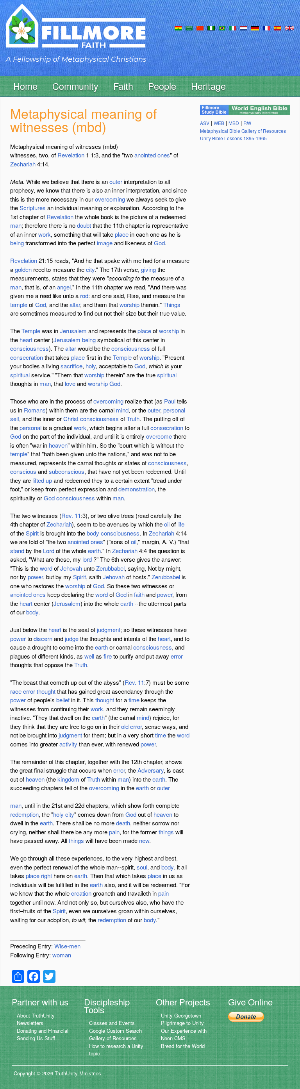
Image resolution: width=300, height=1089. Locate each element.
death (123, 823)
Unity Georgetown (181, 1015)
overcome (159, 436)
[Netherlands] (243, 27)
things (166, 832)
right (46, 875)
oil (167, 524)
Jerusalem (73, 331)
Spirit (32, 533)
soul (142, 867)
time (134, 700)
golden (23, 269)
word (46, 568)
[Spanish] (277, 27)
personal (174, 410)
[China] (200, 27)
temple (18, 304)
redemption (24, 814)
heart (26, 340)
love (70, 383)
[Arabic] (189, 27)
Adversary (151, 770)
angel (64, 287)
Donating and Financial (42, 1030)
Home (25, 86)
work (44, 234)
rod (84, 295)
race (15, 691)
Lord (48, 550)
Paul (169, 401)
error (177, 656)
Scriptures (33, 208)
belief (63, 700)
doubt (84, 225)
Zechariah (23, 164)
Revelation (70, 155)
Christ (71, 418)
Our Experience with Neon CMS (184, 1034)
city (90, 269)
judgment (108, 629)
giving (148, 269)
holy (91, 366)
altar (75, 304)
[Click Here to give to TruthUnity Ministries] (246, 1016)
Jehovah (71, 568)
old (125, 726)
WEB (219, 123)
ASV (204, 123)
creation (81, 893)
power (35, 577)
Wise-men (67, 946)
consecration (26, 357)
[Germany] (255, 27)
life (180, 524)
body (93, 533)
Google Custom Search (115, 1030)
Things (171, 304)
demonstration (136, 489)
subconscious (66, 471)
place (122, 234)
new (144, 840)
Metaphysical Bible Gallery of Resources (243, 130)
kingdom (68, 779)
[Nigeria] (211, 27)
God (159, 243)
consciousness (29, 348)
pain (114, 832)
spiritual (20, 375)
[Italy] (232, 27)
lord (87, 559)
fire (108, 656)
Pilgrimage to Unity (182, 1023)
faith (139, 594)
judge (72, 638)
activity (68, 744)
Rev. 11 (71, 515)
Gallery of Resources (113, 1038)
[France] (266, 27)
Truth (133, 418)
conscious (23, 471)
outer (115, 181)
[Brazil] (222, 27)
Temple (30, 331)
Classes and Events (112, 1023)
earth (94, 550)
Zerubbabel (110, 568)
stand (17, 550)
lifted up (42, 480)
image (104, 243)
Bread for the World (183, 1046)
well (89, 656)
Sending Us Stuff (36, 1038)
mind (122, 410)
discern (43, 638)
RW (247, 123)
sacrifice (71, 366)
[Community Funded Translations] (289, 27)
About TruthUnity (36, 1015)
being (17, 243)
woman (61, 955)
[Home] (76, 33)
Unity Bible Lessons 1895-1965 (233, 138)
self (14, 418)
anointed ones (152, 155)
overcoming (110, 199)
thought (46, 691)
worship (129, 304)
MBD (234, 123)
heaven (58, 445)
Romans (35, 410)
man (15, 225)
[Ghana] (178, 27)
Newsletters (30, 1023)
